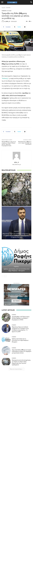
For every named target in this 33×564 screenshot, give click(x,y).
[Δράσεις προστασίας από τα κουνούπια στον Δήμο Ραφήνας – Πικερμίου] (16, 256)
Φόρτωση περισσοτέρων (16, 369)
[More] (25, 27)
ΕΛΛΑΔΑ (9, 10)
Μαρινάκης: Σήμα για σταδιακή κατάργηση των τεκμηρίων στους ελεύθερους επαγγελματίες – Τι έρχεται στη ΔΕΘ (16, 235)
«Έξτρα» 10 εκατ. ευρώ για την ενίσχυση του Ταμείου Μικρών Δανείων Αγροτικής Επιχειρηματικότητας (9, 143)
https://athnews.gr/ (16, 164)
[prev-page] (3, 276)
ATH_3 (8, 21)
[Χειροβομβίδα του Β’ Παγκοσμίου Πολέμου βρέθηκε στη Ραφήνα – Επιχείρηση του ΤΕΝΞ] (16, 189)
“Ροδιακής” (5, 78)
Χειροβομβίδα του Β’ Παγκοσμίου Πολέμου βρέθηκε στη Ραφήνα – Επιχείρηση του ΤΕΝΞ (16, 203)
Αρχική (3, 7)
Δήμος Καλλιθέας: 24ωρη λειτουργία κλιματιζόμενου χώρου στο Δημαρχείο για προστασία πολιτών (21, 351)
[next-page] (5, 276)
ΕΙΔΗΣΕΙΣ (8, 7)
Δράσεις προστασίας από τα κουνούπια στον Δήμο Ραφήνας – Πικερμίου (17, 269)
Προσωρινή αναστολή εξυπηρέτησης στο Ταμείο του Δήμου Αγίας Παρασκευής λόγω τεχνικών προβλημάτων (21, 362)
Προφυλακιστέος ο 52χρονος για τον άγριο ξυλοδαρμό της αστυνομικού (24, 143)
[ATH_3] (3, 21)
